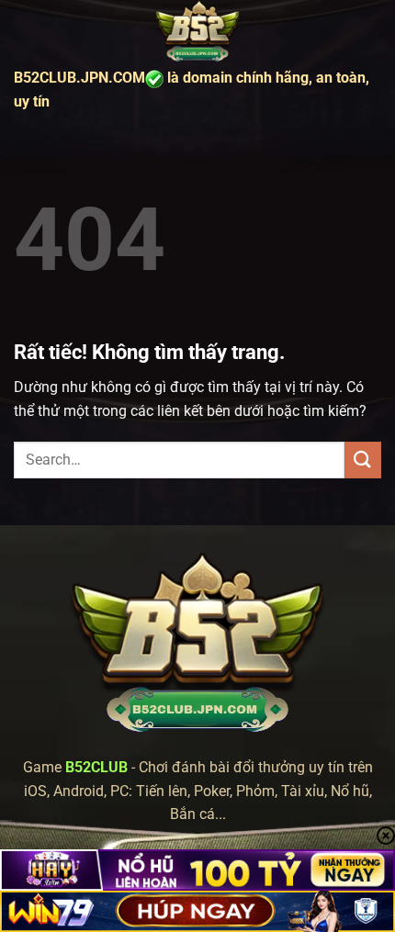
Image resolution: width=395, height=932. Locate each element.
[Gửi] (362, 459)
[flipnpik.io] (197, 32)
